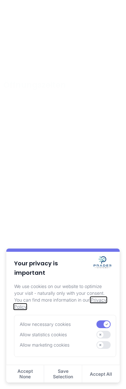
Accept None (25, 373)
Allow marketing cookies (44, 345)
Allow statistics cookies (43, 334)
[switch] (103, 324)
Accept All (101, 374)
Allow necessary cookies (45, 324)
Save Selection (63, 373)
